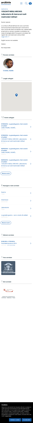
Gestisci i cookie (15, 419)
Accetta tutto (26, 419)
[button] (16, 95)
